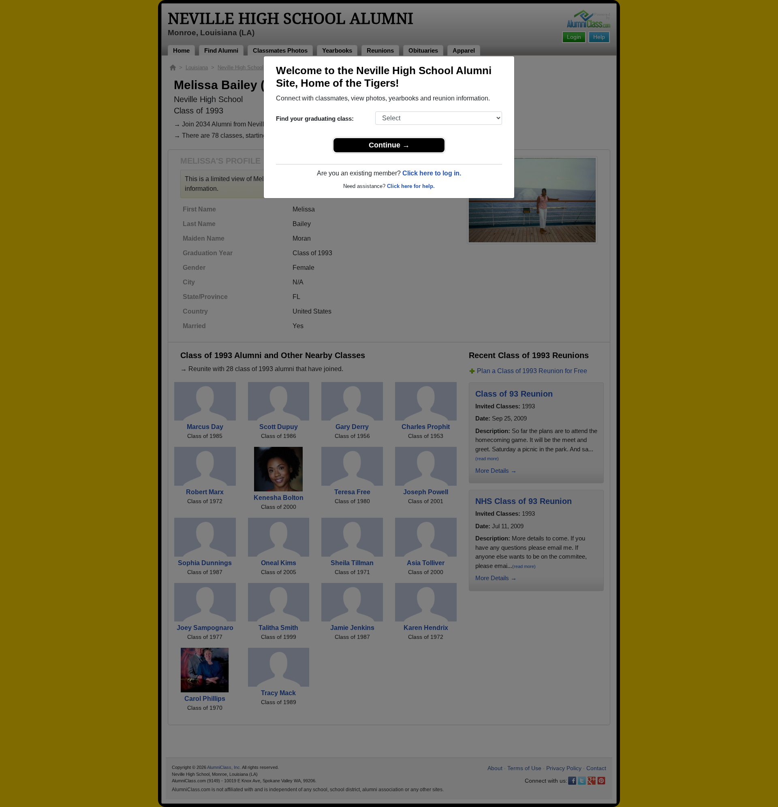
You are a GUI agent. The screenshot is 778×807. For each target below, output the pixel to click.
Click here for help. (411, 186)
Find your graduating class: (315, 118)
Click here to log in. (431, 173)
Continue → (389, 145)
